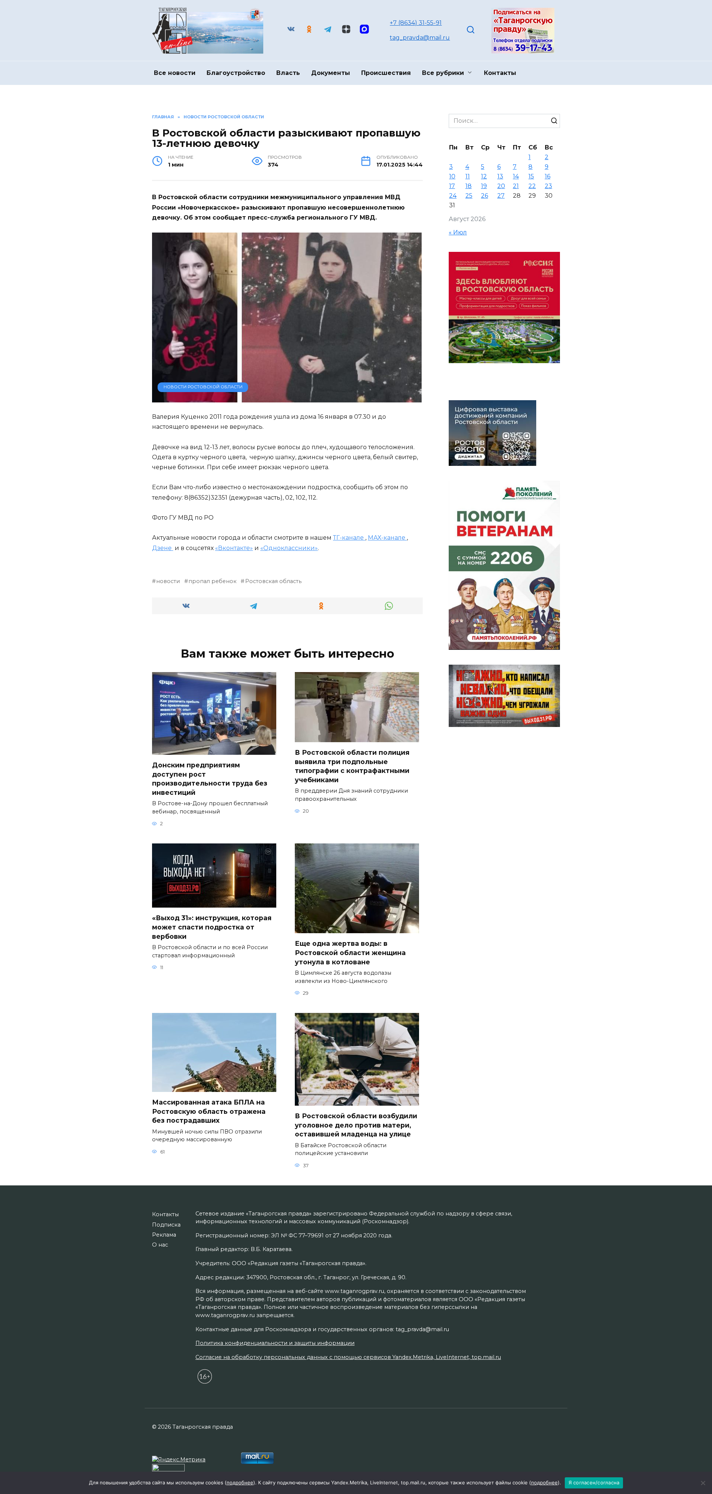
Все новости (174, 72)
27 (501, 195)
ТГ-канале (349, 537)
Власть (288, 72)
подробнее (240, 1482)
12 (484, 176)
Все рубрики (443, 72)
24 (452, 195)
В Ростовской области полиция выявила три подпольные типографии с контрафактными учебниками (352, 766)
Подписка (166, 1224)
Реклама (164, 1234)
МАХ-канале (387, 537)
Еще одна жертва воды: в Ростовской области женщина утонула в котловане (350, 952)
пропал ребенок (212, 581)
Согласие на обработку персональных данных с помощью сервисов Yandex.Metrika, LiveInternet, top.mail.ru (348, 1357)
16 (547, 176)
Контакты (500, 72)
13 (500, 176)
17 (452, 186)
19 (484, 186)
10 (452, 176)
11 (467, 176)
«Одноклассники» (289, 548)
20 (501, 186)
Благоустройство (236, 72)
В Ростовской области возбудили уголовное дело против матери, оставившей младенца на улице (356, 1125)
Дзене (162, 548)
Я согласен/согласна (594, 1482)
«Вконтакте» (234, 548)
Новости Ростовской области (203, 386)
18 (468, 186)
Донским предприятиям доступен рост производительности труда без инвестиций (209, 778)
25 (468, 195)
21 (516, 186)
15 (531, 176)
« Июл (458, 232)
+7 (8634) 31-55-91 (416, 22)
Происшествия (386, 72)
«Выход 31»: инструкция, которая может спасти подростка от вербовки (211, 927)
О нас (160, 1244)
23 (548, 186)
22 (532, 186)
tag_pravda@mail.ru (420, 37)
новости (168, 581)
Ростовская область (273, 581)
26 (484, 195)
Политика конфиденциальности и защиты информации (275, 1343)
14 (516, 176)
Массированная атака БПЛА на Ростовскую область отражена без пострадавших (209, 1111)
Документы (330, 72)
